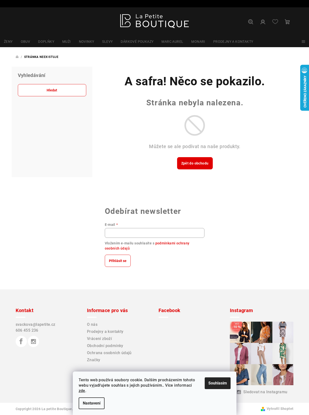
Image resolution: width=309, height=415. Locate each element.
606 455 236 (27, 330)
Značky (93, 360)
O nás (92, 324)
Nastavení (91, 403)
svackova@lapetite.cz (35, 324)
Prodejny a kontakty (105, 331)
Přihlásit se (118, 261)
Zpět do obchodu (195, 163)
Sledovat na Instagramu (265, 392)
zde (82, 390)
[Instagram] (33, 341)
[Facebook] (21, 341)
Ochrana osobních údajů (109, 352)
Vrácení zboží (99, 338)
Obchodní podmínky (105, 345)
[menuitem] (8, 41)
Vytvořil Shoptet (280, 409)
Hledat (52, 90)
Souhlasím (217, 383)
